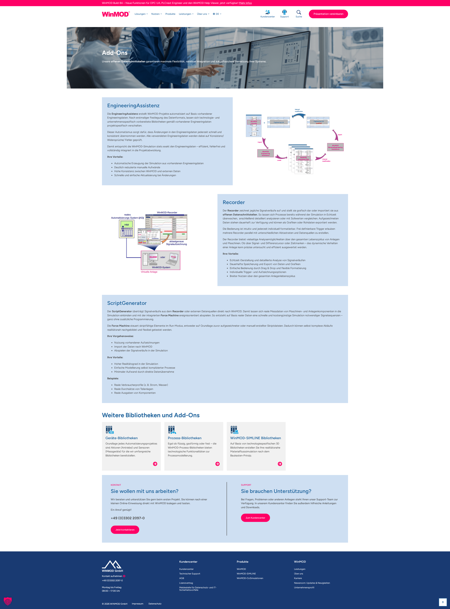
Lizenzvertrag (186, 583)
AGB (181, 578)
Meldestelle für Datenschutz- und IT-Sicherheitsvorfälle (197, 588)
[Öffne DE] (220, 14)
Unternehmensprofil (304, 587)
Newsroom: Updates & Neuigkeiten (312, 583)
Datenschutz (155, 603)
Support (284, 16)
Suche (299, 16)
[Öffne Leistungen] (193, 14)
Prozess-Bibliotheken (184, 438)
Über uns (298, 573)
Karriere (298, 578)
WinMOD (241, 569)
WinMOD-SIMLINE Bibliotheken (255, 438)
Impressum (137, 603)
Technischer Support (189, 573)
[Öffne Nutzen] (161, 14)
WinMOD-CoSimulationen (250, 578)
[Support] (284, 12)
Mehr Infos (245, 3)
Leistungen (299, 569)
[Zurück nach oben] (443, 602)
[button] (7, 601)
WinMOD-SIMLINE (246, 573)
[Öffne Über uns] (208, 14)
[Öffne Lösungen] (147, 14)
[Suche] (298, 12)
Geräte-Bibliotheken (121, 438)
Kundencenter (268, 16)
